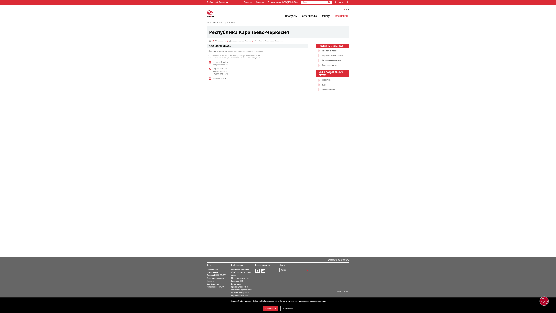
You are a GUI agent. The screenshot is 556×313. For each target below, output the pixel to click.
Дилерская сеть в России (240, 41)
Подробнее (288, 308)
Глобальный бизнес (216, 2)
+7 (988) (216, 74)
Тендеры (248, 2)
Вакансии (260, 2)
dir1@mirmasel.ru (220, 65)
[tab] (257, 46)
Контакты (210, 281)
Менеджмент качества (240, 278)
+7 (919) (216, 71)
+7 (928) (216, 69)
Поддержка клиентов (215, 278)
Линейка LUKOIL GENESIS (216, 275)
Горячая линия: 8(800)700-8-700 (283, 2)
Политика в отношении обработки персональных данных (241, 272)
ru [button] (348, 2)
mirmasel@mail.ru (220, 62)
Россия (338, 2)
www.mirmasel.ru (220, 78)
